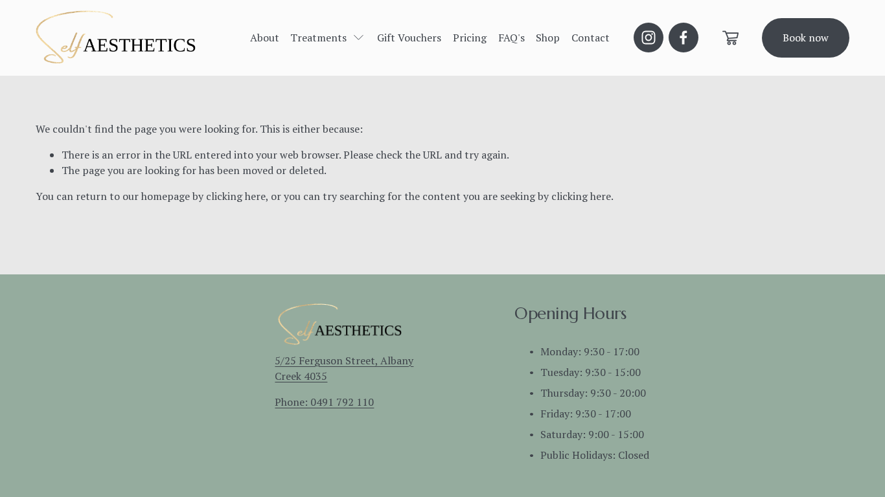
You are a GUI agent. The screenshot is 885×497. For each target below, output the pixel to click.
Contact (590, 37)
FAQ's (511, 37)
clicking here (236, 196)
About (264, 37)
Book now (806, 37)
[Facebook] (683, 37)
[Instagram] (648, 37)
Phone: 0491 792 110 (324, 402)
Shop (548, 37)
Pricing (470, 37)
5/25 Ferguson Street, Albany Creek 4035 (344, 368)
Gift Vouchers (409, 37)
